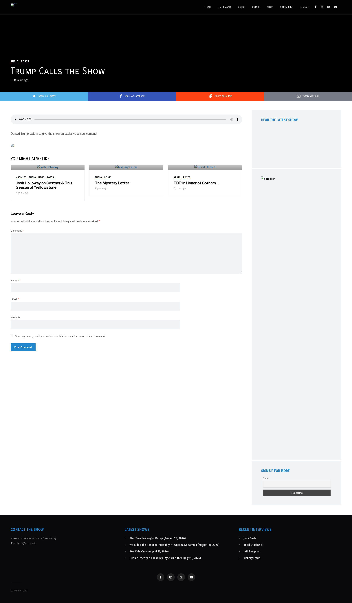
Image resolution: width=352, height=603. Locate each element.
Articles (21, 177)
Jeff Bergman (252, 551)
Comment (17, 230)
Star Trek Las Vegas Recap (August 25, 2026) (157, 538)
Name (15, 280)
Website (15, 317)
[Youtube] (328, 7)
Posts (25, 61)
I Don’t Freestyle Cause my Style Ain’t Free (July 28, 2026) (165, 558)
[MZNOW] (14, 5)
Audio (15, 61)
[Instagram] (322, 7)
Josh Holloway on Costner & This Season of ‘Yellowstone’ (44, 185)
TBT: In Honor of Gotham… (196, 183)
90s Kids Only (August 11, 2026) (149, 551)
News (41, 177)
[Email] (335, 7)
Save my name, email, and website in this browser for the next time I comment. (60, 336)
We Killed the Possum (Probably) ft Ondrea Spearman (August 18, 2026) (174, 545)
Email (15, 299)
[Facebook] (316, 7)
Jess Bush (250, 538)
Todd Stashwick (253, 545)
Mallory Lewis (252, 558)
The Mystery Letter (112, 183)
